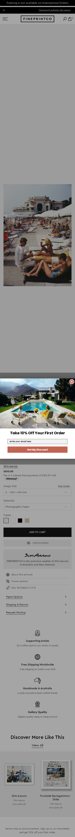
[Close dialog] (72, 381)
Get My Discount (37, 449)
